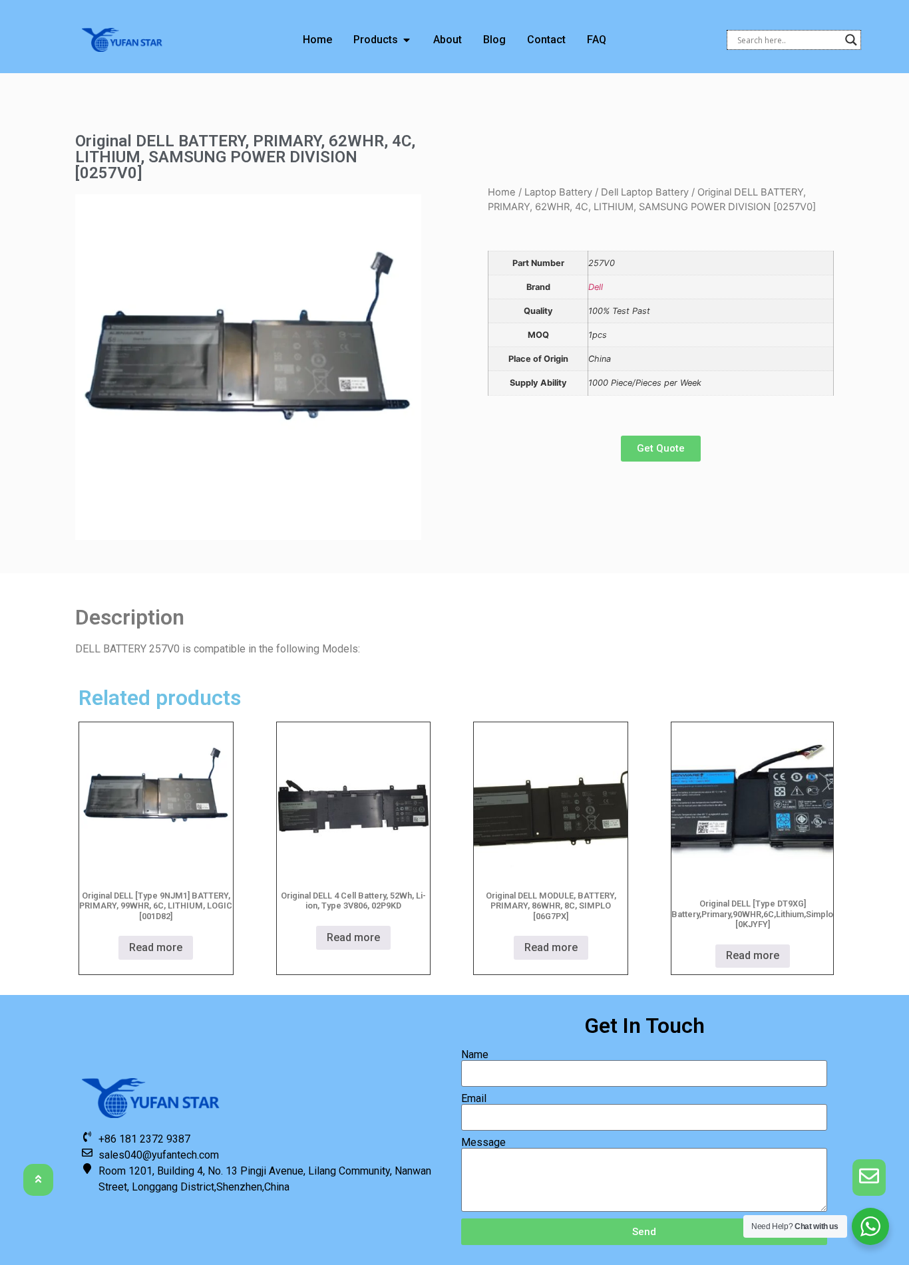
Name (474, 1055)
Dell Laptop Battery (645, 192)
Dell (595, 287)
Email (473, 1098)
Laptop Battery (558, 192)
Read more (155, 947)
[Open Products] (406, 40)
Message (483, 1142)
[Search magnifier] (851, 40)
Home (502, 192)
